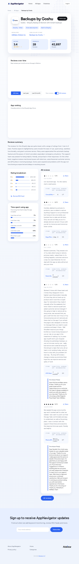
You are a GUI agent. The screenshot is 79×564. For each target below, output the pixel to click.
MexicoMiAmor (50, 440)
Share (66, 176)
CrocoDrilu (49, 194)
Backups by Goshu (36, 35)
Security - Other (17, 27)
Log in (67, 3)
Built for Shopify (46, 27)
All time (15, 93)
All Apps (38, 4)
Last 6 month (36, 93)
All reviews (63, 93)
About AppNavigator (14, 546)
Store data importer (32, 27)
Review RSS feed (18, 196)
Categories (33, 549)
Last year (26, 93)
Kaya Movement (51, 237)
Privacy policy (12, 549)
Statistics (46, 4)
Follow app (62, 18)
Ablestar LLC (41, 556)
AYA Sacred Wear (51, 373)
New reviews (50, 93)
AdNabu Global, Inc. (19, 35)
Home (30, 4)
